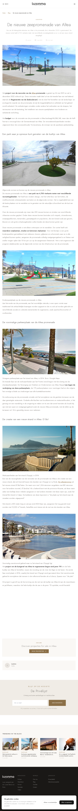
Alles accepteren (66, 802)
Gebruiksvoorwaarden (53, 782)
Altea (34, 93)
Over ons (35, 779)
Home (3, 13)
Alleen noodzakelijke (50, 802)
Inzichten (35, 784)
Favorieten (20, 787)
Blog (9, 13)
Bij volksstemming (64, 482)
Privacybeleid (51, 779)
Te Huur (20, 784)
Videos (19, 790)
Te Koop (20, 779)
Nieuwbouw (21, 782)
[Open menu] (75, 4)
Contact (35, 787)
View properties (38, 651)
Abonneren (57, 703)
